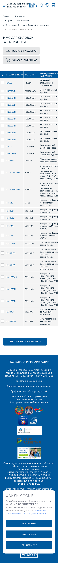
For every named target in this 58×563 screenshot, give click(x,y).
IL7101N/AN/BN (13, 189)
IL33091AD (10, 265)
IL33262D (10, 235)
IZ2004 (9, 146)
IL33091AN (10, 253)
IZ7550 (9, 83)
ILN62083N (11, 139)
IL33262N (10, 226)
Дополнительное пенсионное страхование (29, 386)
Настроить (29, 523)
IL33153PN (10, 243)
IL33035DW (11, 321)
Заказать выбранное (24, 60)
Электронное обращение (29, 380)
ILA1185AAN (11, 277)
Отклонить (29, 534)
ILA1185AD (11, 301)
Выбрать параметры (24, 50)
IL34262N (10, 211)
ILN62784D (11, 91)
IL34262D (10, 218)
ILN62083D (11, 132)
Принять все (29, 545)
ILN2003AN (11, 153)
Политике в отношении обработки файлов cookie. (26, 512)
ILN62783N (11, 112)
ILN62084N (11, 125)
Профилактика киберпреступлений (29, 391)
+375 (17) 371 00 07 (36, 5)
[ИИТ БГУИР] (34, 424)
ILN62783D (11, 105)
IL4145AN (10, 160)
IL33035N (10, 312)
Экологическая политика (29, 399)
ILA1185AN (11, 289)
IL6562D (9, 202)
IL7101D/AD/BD (13, 172)
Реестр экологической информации (29, 402)
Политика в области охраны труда (29, 396)
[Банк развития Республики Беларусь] (29, 442)
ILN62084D (11, 118)
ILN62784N (11, 98)
